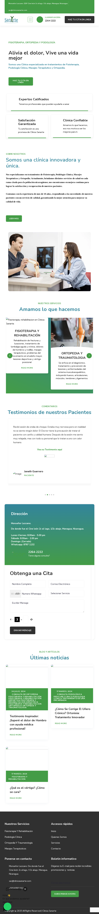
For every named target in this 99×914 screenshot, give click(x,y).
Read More (27, 384)
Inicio (53, 831)
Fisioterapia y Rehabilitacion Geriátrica (23, 701)
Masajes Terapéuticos (15, 848)
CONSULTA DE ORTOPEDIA (25, 694)
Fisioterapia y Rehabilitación (19, 831)
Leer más (14, 218)
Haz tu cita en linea (21, 81)
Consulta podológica (69, 694)
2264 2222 (50, 21)
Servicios (55, 842)
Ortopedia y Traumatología (18, 842)
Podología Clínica (13, 837)
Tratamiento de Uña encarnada (69, 699)
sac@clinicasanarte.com (18, 10)
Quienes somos (59, 837)
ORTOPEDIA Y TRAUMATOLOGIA (22, 706)
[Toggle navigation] (30, 19)
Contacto (56, 848)
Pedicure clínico (63, 696)
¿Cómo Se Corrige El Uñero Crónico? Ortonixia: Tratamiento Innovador (72, 713)
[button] (89, 355)
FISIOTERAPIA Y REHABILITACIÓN (25, 696)
